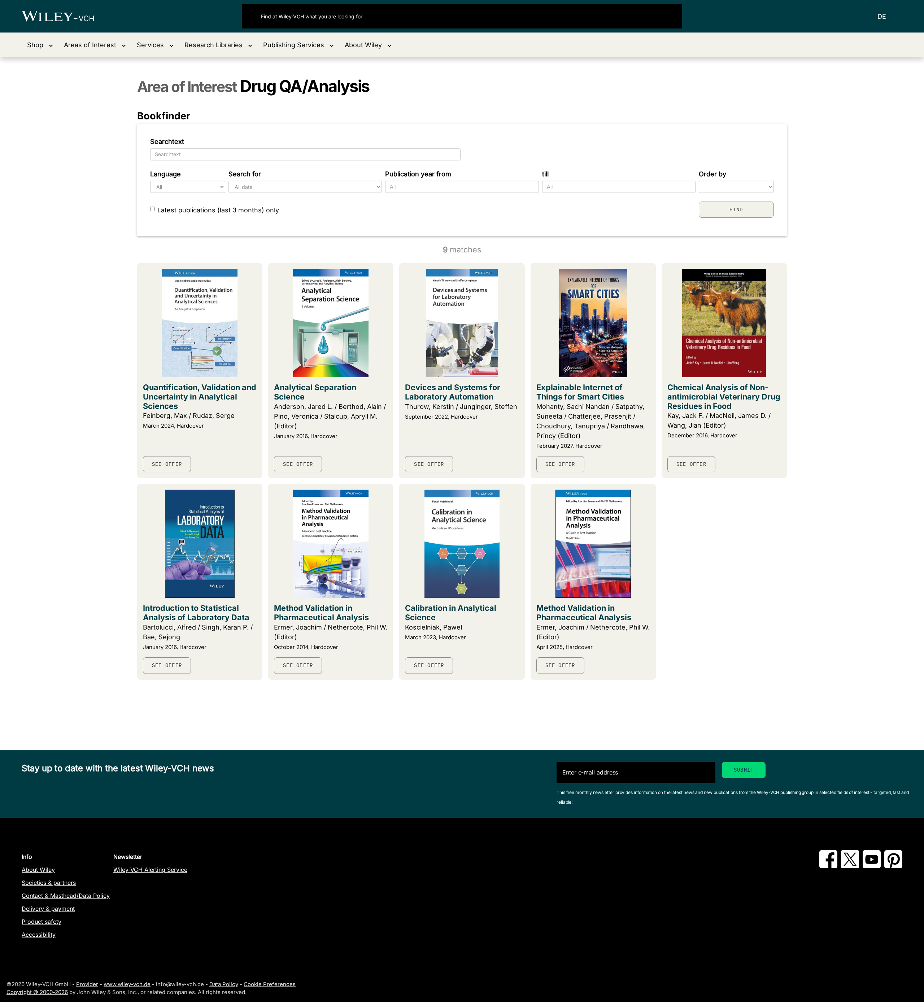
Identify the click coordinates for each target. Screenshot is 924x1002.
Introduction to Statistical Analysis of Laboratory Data (196, 612)
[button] (40, 44)
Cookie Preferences (270, 984)
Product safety (41, 921)
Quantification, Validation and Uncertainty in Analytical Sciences (199, 397)
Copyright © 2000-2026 (37, 992)
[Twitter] (850, 866)
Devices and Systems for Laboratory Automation (452, 392)
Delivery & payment (48, 908)
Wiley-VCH (64, 16)
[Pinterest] (893, 866)
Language (165, 174)
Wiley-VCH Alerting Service (150, 869)
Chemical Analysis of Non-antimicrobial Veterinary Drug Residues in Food (723, 397)
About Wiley (38, 869)
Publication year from (418, 174)
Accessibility (39, 934)
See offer (167, 464)
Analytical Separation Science (315, 392)
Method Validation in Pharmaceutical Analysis (321, 612)
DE (881, 16)
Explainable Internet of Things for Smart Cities (580, 392)
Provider (87, 984)
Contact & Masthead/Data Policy (66, 895)
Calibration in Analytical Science (450, 612)
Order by (712, 174)
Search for (244, 174)
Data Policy (223, 984)
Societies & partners (49, 882)
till (545, 174)
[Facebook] (828, 866)
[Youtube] (872, 866)
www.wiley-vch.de (127, 984)
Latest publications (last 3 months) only (218, 210)
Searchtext (167, 141)
